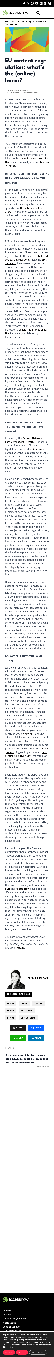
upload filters (28, 1018)
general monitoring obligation (26, 331)
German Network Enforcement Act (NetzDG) (23, 440)
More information (38, 1352)
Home (7, 21)
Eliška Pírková (38, 978)
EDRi (7, 889)
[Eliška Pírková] (15, 979)
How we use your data (14, 1318)
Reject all (22, 1352)
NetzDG (10, 1018)
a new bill (28, 734)
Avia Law (38, 1003)
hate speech (26, 1010)
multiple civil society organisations (26, 258)
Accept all (8, 1352)
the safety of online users (23, 210)
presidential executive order (26, 754)
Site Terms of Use (12, 1331)
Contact (7, 1310)
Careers (7, 1314)
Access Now (22, 889)
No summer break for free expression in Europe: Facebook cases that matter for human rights (27, 1059)
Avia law (37, 449)
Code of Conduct (11, 1326)
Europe (10, 1003)
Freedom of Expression (18, 994)
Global (24, 1003)
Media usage (9, 1322)
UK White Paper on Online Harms (26, 160)
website (20, 948)
